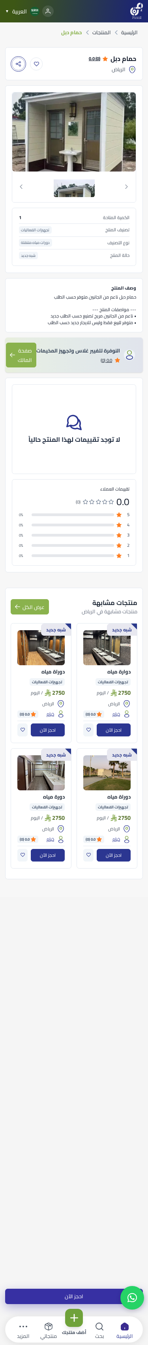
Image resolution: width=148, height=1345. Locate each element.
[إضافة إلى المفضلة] (36, 63)
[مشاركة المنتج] (18, 63)
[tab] (74, 187)
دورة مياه (54, 797)
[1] (74, 187)
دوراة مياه (53, 672)
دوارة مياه (119, 672)
